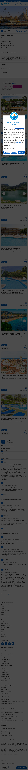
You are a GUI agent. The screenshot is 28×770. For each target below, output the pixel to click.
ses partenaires (19, 127)
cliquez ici (18, 142)
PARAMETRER (14, 152)
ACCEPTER (21, 152)
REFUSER (7, 152)
